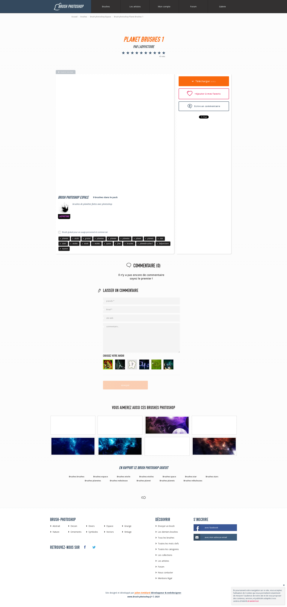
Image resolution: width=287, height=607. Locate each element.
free (118, 243)
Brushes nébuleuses (193, 480)
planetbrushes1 (146, 243)
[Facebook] (84, 547)
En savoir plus (253, 601)
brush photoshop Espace (73, 197)
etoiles (75, 243)
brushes (130, 243)
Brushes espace (100, 476)
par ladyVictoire (143, 47)
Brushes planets (167, 480)
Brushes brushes (76, 476)
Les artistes (135, 6)
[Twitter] (93, 547)
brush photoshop (70, 6)
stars (64, 243)
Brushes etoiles (146, 476)
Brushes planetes (93, 480)
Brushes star (191, 476)
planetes (100, 238)
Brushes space (169, 476)
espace (65, 248)
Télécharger (205, 81)
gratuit (88, 238)
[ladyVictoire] (64, 208)
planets (150, 238)
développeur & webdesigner (158, 592)
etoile (76, 238)
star (161, 238)
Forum (193, 6)
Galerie (222, 6)
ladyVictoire (64, 216)
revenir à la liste (66, 72)
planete (65, 238)
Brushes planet (144, 480)
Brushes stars (212, 476)
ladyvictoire (164, 243)
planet (138, 238)
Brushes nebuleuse (119, 480)
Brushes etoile (123, 476)
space (108, 243)
